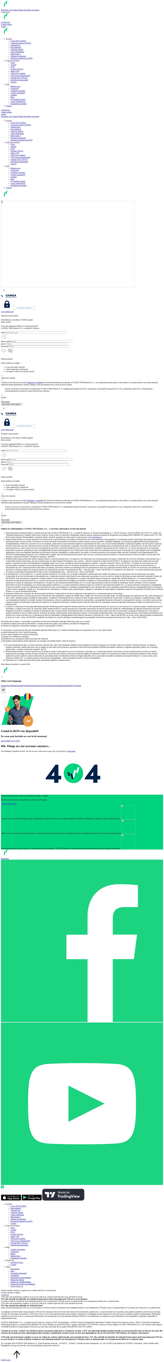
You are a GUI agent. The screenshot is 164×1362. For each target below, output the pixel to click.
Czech (44, 686)
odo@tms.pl (97, 537)
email (3, 332)
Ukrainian (77, 686)
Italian (14, 686)
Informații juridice (17, 1280)
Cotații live (15, 89)
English (4, 686)
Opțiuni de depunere (18, 56)
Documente (15, 1269)
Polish (70, 686)
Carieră (13, 1265)
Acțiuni (13, 65)
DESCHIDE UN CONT (10, 741)
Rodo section (6, 322)
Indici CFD (15, 71)
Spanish (20, 686)
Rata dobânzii (16, 47)
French (9, 686)
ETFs (13, 67)
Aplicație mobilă (17, 50)
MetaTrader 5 (16, 1217)
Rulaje (13, 1254)
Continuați (5, 1295)
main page (71, 751)
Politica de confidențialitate (21, 1282)
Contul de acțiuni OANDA (21, 43)
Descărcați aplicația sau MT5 (22, 58)
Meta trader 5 (16, 54)
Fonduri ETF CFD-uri (19, 78)
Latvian (49, 686)
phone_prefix (6, 341)
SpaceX (14, 82)
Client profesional (17, 52)
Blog (12, 97)
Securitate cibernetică (19, 1273)
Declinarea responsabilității (21, 1278)
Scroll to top (6, 1360)
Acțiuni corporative (18, 93)
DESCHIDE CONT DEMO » (11, 404)
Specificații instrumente (19, 80)
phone (3, 344)
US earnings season (18, 99)
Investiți (9, 39)
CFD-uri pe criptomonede (20, 76)
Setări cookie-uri (17, 1286)
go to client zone (7, 312)
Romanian (64, 686)
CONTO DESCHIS (8, 804)
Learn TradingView (18, 102)
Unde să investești (12, 60)
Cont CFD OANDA (18, 41)
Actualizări (15, 1275)
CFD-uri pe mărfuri (18, 73)
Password (5, 346)
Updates (14, 95)
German (26, 686)
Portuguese (33, 686)
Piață (7, 84)
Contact (9, 106)
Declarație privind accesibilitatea (23, 1284)
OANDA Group (17, 1262)
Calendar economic (18, 91)
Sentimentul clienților (19, 104)
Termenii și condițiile (35, 382)
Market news (15, 86)
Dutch (39, 686)
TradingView (16, 45)
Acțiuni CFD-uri (17, 69)
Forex (13, 63)
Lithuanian (56, 686)
